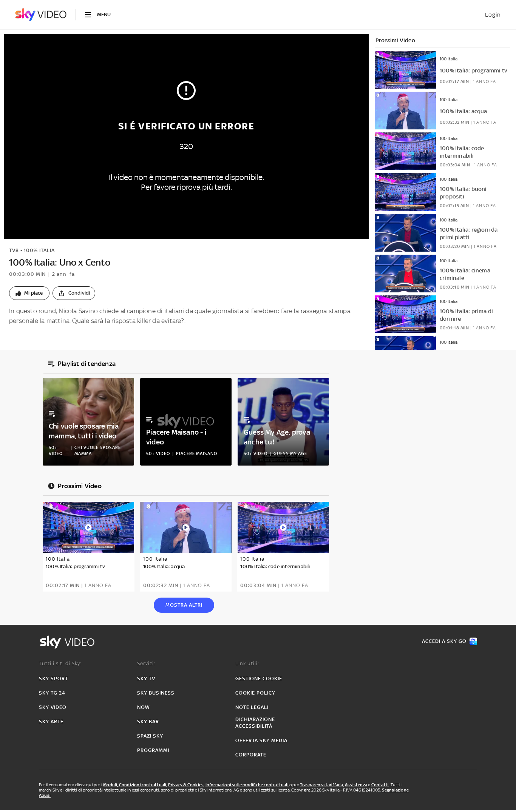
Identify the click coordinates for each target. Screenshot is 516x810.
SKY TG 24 (52, 693)
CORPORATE (250, 755)
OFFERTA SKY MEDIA (261, 740)
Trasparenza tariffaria (321, 784)
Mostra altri (183, 605)
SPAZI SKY (150, 736)
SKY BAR (148, 721)
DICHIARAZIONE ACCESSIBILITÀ (255, 722)
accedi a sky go (444, 641)
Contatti (380, 784)
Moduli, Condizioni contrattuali (134, 784)
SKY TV (146, 678)
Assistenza (356, 784)
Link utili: (247, 663)
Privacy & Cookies (186, 784)
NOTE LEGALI (252, 707)
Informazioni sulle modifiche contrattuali (247, 784)
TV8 (14, 250)
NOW (143, 707)
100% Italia (39, 250)
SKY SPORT (53, 678)
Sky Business (156, 693)
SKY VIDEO (52, 707)
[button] (29, 293)
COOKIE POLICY (255, 693)
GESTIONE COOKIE (258, 678)
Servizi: (146, 663)
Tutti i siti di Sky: (60, 663)
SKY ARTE (51, 721)
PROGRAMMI (153, 750)
